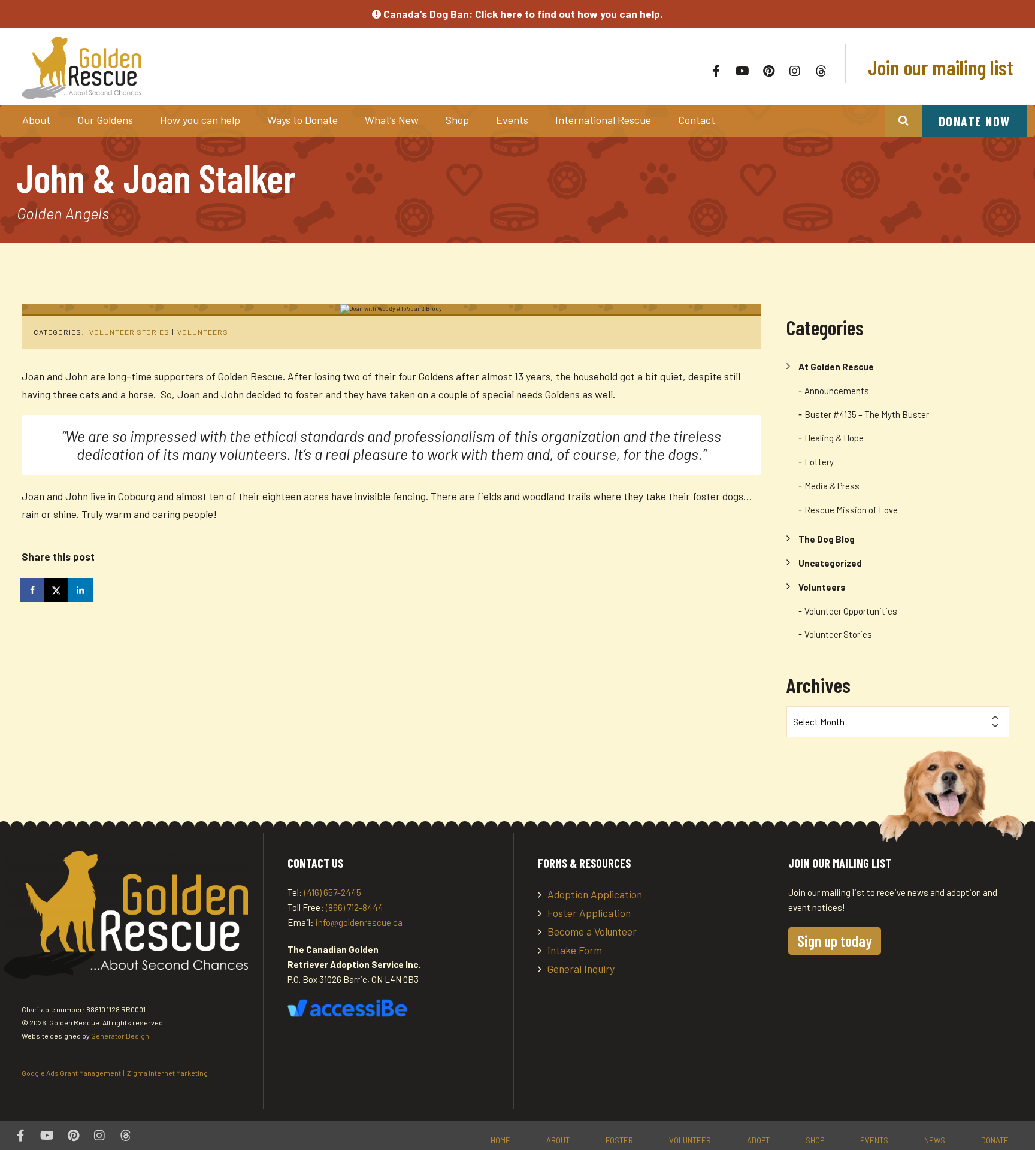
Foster (619, 1140)
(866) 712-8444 (354, 907)
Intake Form (574, 950)
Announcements (836, 390)
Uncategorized (830, 563)
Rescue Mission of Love (851, 509)
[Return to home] (223, 68)
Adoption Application (594, 894)
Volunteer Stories (129, 332)
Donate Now (974, 121)
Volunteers (202, 332)
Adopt (758, 1140)
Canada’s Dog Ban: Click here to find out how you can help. (522, 13)
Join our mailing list (938, 67)
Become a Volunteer (592, 931)
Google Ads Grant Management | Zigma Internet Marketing (115, 1073)
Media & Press (832, 485)
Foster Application (589, 912)
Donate (995, 1140)
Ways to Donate (302, 119)
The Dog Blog (826, 539)
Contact (696, 119)
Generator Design (120, 1035)
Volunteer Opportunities (850, 611)
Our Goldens (105, 119)
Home (500, 1140)
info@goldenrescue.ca (359, 922)
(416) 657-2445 (332, 892)
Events (512, 119)
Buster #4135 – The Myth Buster (866, 414)
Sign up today (834, 940)
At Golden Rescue (836, 366)
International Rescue (603, 119)
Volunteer (690, 1140)
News (934, 1140)
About (36, 119)
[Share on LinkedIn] (81, 590)
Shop (457, 119)
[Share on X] (57, 590)
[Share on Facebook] (34, 590)
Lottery (819, 461)
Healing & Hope (834, 437)
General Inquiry (581, 968)
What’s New (392, 119)
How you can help (200, 119)
